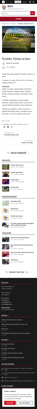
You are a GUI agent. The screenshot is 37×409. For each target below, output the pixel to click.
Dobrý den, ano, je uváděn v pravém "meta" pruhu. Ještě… (18, 369)
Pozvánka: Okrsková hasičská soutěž (12, 357)
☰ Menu (18, 19)
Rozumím (10, 403)
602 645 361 (5, 300)
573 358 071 (5, 298)
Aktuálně (13, 23)
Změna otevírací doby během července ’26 (14, 324)
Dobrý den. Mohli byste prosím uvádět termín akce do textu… (19, 373)
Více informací (24, 403)
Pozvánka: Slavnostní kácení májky (11, 353)
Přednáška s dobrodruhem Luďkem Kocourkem (15, 333)
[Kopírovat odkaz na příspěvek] (11, 127)
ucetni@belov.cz (6, 302)
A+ (7, 2)
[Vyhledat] (32, 13)
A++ (11, 2)
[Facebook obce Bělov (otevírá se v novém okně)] (30, 2)
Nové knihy (4, 329)
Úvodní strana (5, 23)
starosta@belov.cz (6, 304)
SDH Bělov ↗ (5, 340)
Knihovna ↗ (5, 316)
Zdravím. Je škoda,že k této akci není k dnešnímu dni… (19, 381)
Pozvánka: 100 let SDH (8, 348)
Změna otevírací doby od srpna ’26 (11, 320)
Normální (17, 2)
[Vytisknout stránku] (4, 127)
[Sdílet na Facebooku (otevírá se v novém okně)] (8, 127)
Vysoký (24, 2)
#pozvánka (13, 124)
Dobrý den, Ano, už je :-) (11, 377)
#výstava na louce (23, 124)
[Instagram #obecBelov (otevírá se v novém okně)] (33, 2)
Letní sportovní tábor (7, 344)
